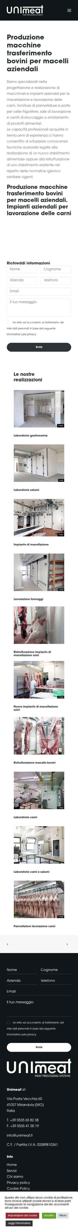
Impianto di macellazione (31, 544)
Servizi (12, 1171)
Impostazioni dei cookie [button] (22, 1215)
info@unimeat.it (20, 1136)
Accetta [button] (49, 1215)
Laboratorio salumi (26, 490)
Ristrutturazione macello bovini (34, 763)
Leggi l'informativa (19, 1223)
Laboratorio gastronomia (31, 435)
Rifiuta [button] (62, 1215)
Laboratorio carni (25, 817)
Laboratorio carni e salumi (31, 872)
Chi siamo (15, 1177)
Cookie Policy (18, 1189)
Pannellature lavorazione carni (34, 926)
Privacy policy (18, 1183)
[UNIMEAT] (25, 10)
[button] (69, 10)
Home (12, 1165)
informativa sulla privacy (21, 334)
